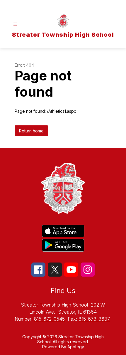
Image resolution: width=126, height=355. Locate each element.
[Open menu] (15, 24)
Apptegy (75, 346)
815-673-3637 (94, 319)
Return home (31, 130)
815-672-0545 (49, 319)
